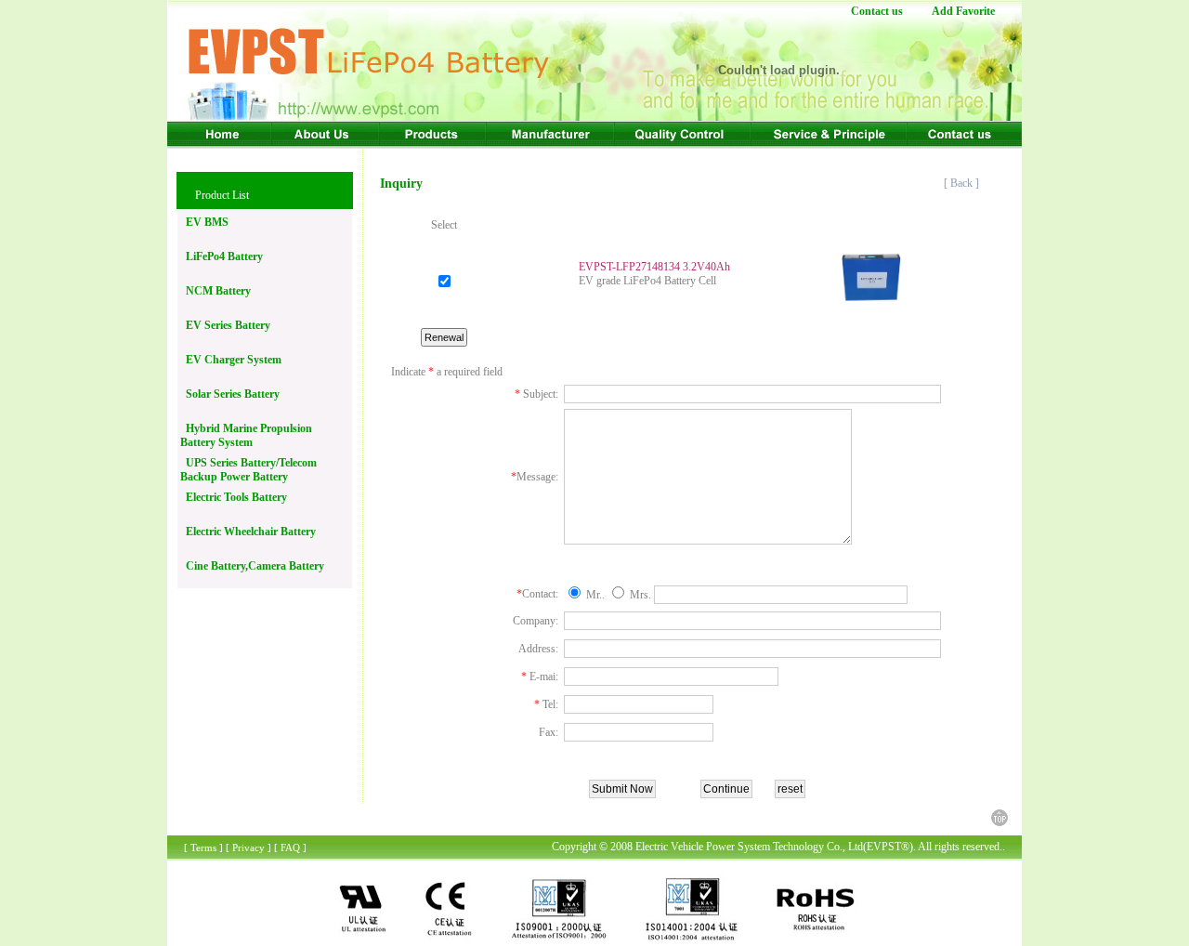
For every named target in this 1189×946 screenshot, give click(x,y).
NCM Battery (215, 290)
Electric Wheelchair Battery (248, 531)
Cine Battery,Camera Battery (252, 565)
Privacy (248, 847)
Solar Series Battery (230, 394)
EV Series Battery (225, 325)
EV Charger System (230, 359)
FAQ (290, 847)
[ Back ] (963, 183)
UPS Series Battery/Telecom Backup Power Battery (248, 469)
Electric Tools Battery (233, 497)
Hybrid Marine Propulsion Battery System (246, 435)
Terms (203, 847)
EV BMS (204, 222)
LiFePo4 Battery (221, 256)
